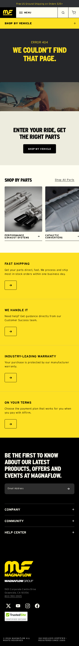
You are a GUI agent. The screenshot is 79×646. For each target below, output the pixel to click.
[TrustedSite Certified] (16, 616)
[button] (73, 12)
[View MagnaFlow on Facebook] (37, 606)
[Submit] (68, 489)
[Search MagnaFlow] (63, 12)
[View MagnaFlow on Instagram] (27, 606)
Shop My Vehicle (39, 149)
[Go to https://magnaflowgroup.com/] (19, 571)
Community (14, 521)
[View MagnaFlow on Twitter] (8, 606)
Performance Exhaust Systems (17, 236)
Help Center (15, 532)
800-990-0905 (13, 596)
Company (12, 509)
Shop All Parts (64, 179)
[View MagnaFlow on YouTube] (18, 606)
